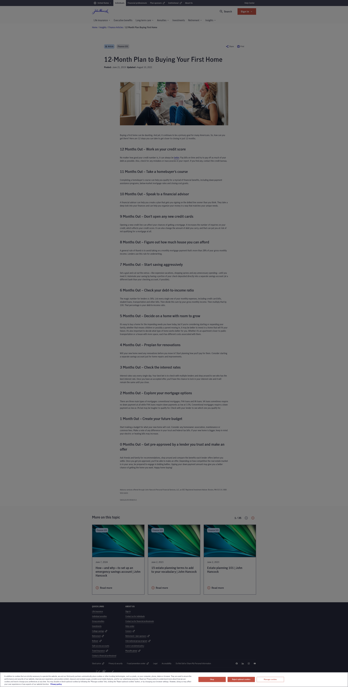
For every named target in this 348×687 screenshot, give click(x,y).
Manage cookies (270, 679)
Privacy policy (63, 684)
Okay (212, 679)
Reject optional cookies (241, 679)
